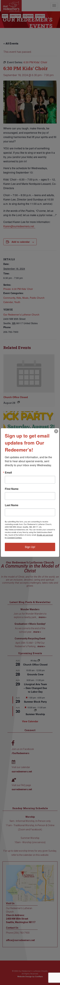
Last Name (11, 505)
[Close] (56, 431)
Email (8, 472)
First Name (11, 489)
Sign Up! (30, 547)
